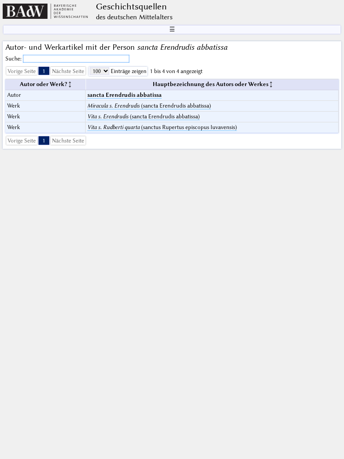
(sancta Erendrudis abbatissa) (149, 105)
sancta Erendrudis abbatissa (124, 94)
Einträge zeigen (127, 71)
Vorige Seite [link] (22, 71)
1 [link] (44, 71)
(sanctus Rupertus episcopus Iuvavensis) (162, 127)
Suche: (14, 58)
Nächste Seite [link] (68, 71)
